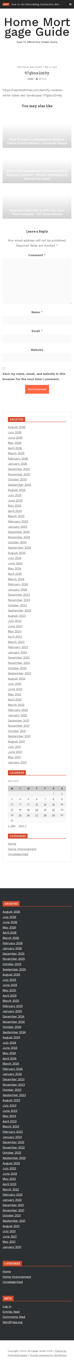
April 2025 (15, 511)
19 (28, 809)
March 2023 (16, 642)
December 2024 (19, 532)
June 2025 (15, 500)
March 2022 (16, 705)
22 (53, 809)
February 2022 (18, 710)
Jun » (22, 825)
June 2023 (15, 626)
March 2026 (16, 453)
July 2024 (15, 558)
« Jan (12, 825)
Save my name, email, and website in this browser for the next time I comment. (34, 376)
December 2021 (18, 720)
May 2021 (14, 757)
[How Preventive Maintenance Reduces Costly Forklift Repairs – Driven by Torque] (37, 131)
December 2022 (19, 657)
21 (45, 809)
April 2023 (15, 636)
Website (37, 350)
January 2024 (17, 589)
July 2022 (14, 683)
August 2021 (16, 741)
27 (36, 815)
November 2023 (19, 600)
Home (30, 79)
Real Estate (36, 67)
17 (12, 809)
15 (53, 804)
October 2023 (17, 605)
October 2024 (17, 542)
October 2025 (17, 479)
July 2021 (14, 747)
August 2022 (16, 678)
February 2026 (18, 458)
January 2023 (17, 652)
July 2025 (15, 495)
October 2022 (17, 668)
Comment (37, 255)
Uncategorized (18, 854)
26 (28, 815)
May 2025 (14, 505)
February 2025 (18, 521)
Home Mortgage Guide (37, 29)
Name (37, 312)
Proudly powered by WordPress (48, 1355)
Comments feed (14, 1317)
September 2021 (19, 736)
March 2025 (16, 516)
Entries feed (11, 1311)
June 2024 (15, 563)
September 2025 (19, 484)
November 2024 (19, 537)
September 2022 (19, 673)
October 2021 (17, 731)
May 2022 (14, 694)
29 (53, 815)
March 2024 (16, 579)
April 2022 (15, 699)
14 (45, 804)
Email (37, 331)
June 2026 (15, 437)
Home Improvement (22, 849)
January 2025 (17, 526)
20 (36, 809)
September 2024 (19, 547)
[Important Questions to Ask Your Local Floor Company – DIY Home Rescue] (37, 201)
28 (45, 815)
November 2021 (19, 725)
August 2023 (16, 615)
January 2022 (17, 715)
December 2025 (19, 469)
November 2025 (19, 474)
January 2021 (17, 762)
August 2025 (16, 490)
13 (37, 804)
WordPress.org (13, 1322)
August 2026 (16, 427)
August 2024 (16, 553)
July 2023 (15, 621)
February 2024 (18, 584)
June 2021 (15, 752)
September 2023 (19, 610)
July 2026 (15, 432)
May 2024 (14, 568)
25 (20, 815)
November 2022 (19, 663)
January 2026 (17, 463)
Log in (7, 1306)
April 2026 (15, 448)
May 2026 (14, 443)
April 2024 (15, 574)
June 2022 (15, 689)
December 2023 (19, 594)
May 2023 (14, 631)
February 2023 (18, 647)
